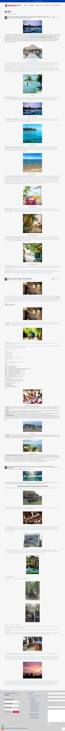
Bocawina (11, 576)
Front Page (25, 18)
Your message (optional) (52, 709)
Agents (37, 5)
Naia (33, 507)
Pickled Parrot (8, 526)
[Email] (2, 728)
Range (18, 695)
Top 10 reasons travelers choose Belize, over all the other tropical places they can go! (29, 16)
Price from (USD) (8, 703)
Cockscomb (17, 624)
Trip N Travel (8, 630)
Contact (47, 5)
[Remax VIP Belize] (13, 5)
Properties (31, 5)
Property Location (9, 699)
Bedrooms (7, 695)
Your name (49, 692)
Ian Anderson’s (23, 626)
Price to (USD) (8, 707)
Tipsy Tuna (8, 632)
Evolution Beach (25, 408)
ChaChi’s (9, 653)
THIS (49, 346)
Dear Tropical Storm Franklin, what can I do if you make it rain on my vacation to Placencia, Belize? (30, 467)
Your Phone (49, 699)
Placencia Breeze (51, 459)
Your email (49, 695)
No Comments (57, 17)
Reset (8, 711)
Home (25, 5)
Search (15, 711)
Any (6, 701)
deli (25, 656)
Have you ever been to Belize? (53, 702)
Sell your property (55, 5)
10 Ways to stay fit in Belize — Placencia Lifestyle (20, 278)
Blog (42, 5)
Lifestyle (29, 18)
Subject (48, 705)
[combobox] (12, 706)
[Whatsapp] (2, 725)
